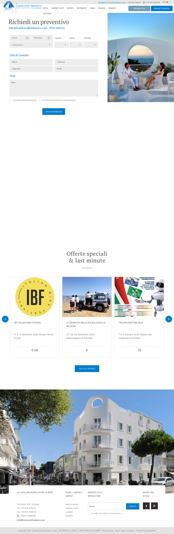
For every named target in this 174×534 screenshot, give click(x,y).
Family (92, 8)
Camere (58, 38)
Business (112, 8)
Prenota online (161, 8)
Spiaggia (101, 8)
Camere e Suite (57, 8)
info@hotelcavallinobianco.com (111, 2)
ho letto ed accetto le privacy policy (59, 100)
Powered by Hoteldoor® (146, 530)
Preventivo (139, 8)
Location (47, 14)
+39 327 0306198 (153, 2)
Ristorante (82, 8)
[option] (141, 57)
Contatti (69, 515)
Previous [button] (5, 319)
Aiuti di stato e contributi (124, 530)
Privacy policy (107, 530)
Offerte (70, 8)
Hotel (45, 8)
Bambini (87, 38)
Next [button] (168, 319)
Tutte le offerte (87, 368)
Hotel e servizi (72, 504)
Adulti (72, 38)
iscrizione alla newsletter (25, 100)
